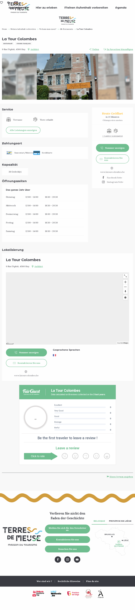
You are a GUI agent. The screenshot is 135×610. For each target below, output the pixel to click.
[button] (46, 7)
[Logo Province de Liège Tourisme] (73, 594)
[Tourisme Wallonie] (38, 594)
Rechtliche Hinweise (69, 581)
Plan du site (92, 581)
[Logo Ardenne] (100, 594)
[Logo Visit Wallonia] (55, 594)
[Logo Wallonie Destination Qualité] (88, 593)
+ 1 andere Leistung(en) (112, 136)
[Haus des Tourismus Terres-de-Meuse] (19, 7)
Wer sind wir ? (44, 581)
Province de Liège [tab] (120, 521)
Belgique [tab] (99, 521)
